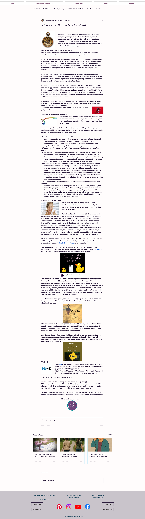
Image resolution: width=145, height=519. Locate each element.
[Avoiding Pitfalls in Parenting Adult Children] (100, 445)
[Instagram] (68, 506)
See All (110, 434)
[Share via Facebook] (42, 420)
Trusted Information (75, 9)
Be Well (89, 9)
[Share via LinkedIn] (50, 420)
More (98, 9)
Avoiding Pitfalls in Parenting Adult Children (98, 455)
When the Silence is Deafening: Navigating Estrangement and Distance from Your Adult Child (71, 455)
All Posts (36, 9)
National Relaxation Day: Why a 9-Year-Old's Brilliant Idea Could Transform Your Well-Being (45, 455)
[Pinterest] (59, 506)
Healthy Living (58, 9)
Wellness (46, 9)
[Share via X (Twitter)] (46, 420)
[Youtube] (78, 506)
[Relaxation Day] (45, 445)
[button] (109, 8)
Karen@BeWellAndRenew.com (45, 495)
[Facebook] (87, 506)
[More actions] (102, 20)
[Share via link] (54, 420)
